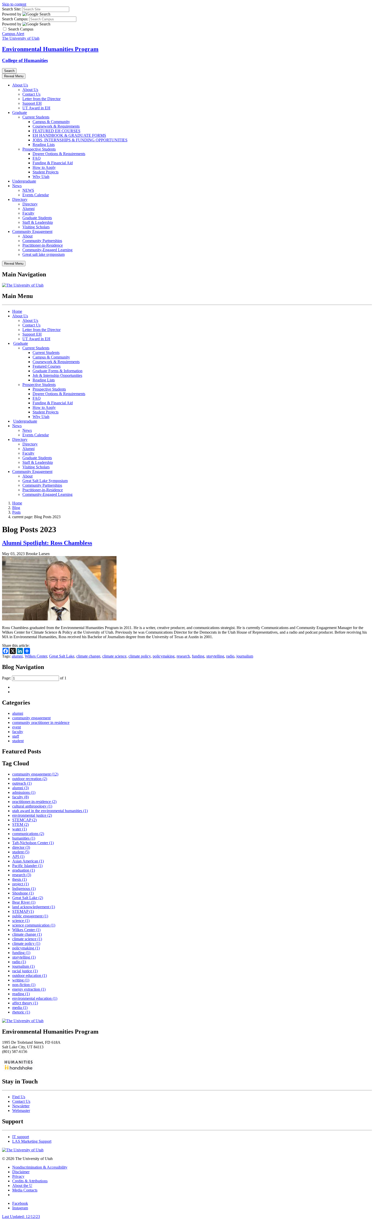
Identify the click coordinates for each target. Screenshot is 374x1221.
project (20, 884)
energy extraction (29, 989)
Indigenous (24, 888)
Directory (19, 199)
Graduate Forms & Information (57, 371)
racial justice (25, 971)
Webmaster (21, 1110)
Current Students (35, 117)
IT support (20, 1137)
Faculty (28, 213)
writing (20, 980)
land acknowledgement (33, 907)
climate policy (139, 656)
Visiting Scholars (36, 227)
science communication (33, 925)
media (19, 1007)
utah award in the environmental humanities (50, 811)
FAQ (37, 158)
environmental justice (32, 815)
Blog (16, 507)
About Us (20, 85)
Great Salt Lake (61, 656)
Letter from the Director (41, 99)
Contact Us (31, 94)
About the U (22, 1185)
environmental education (34, 998)
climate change (88, 656)
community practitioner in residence (40, 722)
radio (230, 656)
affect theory (25, 1003)
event (16, 727)
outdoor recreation (29, 779)
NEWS (28, 190)
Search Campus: (15, 19)
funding (198, 656)
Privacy (18, 1176)
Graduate (19, 112)
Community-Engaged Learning (47, 250)
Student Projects (46, 172)
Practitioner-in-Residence (42, 245)
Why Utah (41, 176)
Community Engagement (32, 231)
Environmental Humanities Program (50, 49)
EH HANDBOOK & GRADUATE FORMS (69, 135)
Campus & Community (51, 122)
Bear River (23, 902)
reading (21, 994)
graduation (23, 870)
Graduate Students (37, 218)
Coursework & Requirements (56, 126)
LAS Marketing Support (31, 1141)
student (18, 741)
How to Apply (44, 167)
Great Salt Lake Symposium (45, 481)
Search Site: (11, 9)
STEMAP (23, 911)
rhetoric (21, 1012)
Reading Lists (44, 144)
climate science (114, 656)
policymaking (164, 656)
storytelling (215, 656)
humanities (23, 838)
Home (17, 311)
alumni (17, 656)
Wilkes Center (36, 656)
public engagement (30, 916)
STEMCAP (24, 820)
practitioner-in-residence (34, 801)
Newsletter (21, 1106)
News (17, 186)
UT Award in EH (36, 108)
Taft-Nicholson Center (33, 843)
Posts (16, 512)
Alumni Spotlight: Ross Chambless (47, 543)
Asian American (28, 861)
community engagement (31, 718)
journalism (244, 656)
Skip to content (14, 4)
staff (15, 736)
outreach (22, 783)
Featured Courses (47, 366)
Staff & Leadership (37, 222)
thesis (19, 879)
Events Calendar (35, 195)
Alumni (28, 208)
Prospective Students (39, 149)
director (21, 847)
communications (28, 833)
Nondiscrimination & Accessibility (39, 1167)
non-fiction (23, 984)
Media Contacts (24, 1190)
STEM (20, 824)
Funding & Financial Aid (53, 163)
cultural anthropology (32, 806)
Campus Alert (13, 34)
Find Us (18, 1097)
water (19, 829)
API (18, 856)
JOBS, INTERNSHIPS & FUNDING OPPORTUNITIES (80, 140)
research (183, 656)
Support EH (32, 103)
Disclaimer (21, 1172)
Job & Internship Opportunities (57, 375)
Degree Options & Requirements (59, 154)
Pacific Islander (27, 865)
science (21, 920)
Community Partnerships (42, 241)
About (27, 236)
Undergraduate (24, 181)
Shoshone (23, 893)
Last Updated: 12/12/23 (21, 1216)
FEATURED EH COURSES (56, 131)
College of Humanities (25, 60)
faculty (17, 731)
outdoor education (29, 975)
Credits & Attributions (30, 1181)
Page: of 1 (34, 678)
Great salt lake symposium (43, 254)
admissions (23, 792)
